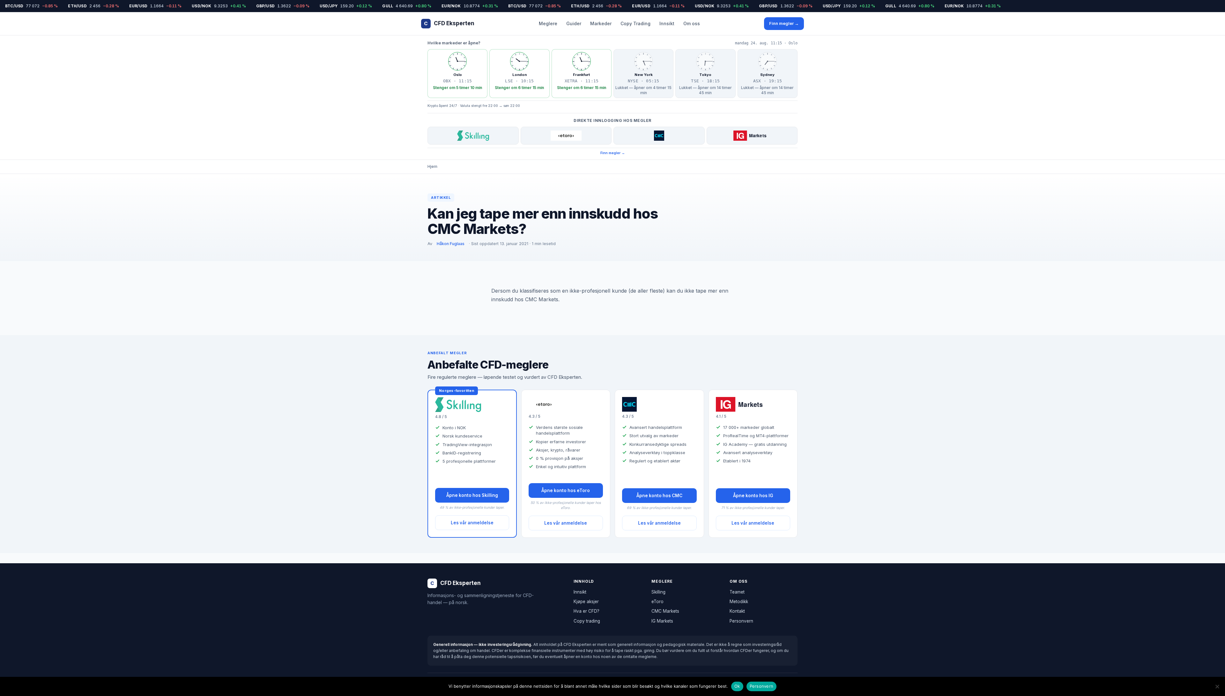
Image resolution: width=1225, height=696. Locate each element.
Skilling (658, 592)
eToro (657, 601)
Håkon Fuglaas (450, 243)
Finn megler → (784, 23)
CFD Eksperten (449, 23)
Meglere (548, 23)
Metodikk (739, 601)
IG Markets (662, 621)
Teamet (737, 592)
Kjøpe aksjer (586, 601)
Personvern (741, 621)
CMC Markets (665, 611)
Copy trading (587, 621)
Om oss (691, 23)
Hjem (432, 166)
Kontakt (737, 611)
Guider (573, 23)
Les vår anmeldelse (472, 522)
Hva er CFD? (586, 611)
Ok (737, 686)
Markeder (601, 23)
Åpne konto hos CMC (659, 495)
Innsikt (666, 23)
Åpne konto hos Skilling (472, 495)
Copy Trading (635, 23)
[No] (1217, 686)
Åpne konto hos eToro (565, 490)
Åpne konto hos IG (753, 495)
